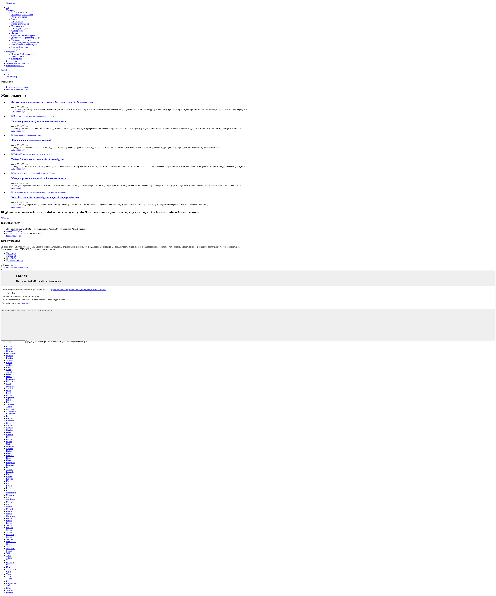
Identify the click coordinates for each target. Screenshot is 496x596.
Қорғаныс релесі (18, 26)
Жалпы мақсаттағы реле (22, 14)
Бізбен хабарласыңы (15, 66)
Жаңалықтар (11, 61)
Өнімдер (10, 10)
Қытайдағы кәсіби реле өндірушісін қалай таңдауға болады (45, 197)
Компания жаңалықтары (17, 87)
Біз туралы (11, 52)
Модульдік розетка (19, 47)
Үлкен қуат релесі (19, 17)
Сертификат (16, 59)
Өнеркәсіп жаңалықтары (17, 89)
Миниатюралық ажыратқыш (24, 45)
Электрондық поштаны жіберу (14, 267)
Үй (7, 7)
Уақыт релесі (17, 21)
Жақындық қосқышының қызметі (31, 140)
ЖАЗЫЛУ (5, 218)
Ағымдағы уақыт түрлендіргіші (25, 42)
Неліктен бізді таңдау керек (23, 54)
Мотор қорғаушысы (20, 24)
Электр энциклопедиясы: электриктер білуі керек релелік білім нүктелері (52, 102)
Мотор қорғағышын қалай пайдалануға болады (39, 178)
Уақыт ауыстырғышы (20, 28)
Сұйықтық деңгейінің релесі (24, 35)
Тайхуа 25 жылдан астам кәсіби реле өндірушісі (38, 159)
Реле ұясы (15, 49)
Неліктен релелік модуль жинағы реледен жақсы (38, 121)
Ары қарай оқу (18, 112)
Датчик (14, 33)
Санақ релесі (17, 31)
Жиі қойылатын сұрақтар (17, 63)
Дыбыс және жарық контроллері (25, 38)
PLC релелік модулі (20, 12)
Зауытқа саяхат (18, 56)
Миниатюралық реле (20, 19)
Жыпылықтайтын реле (21, 40)
